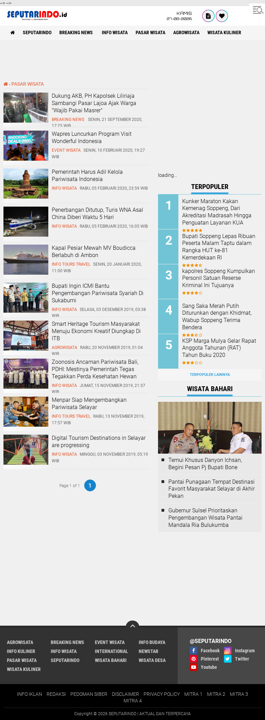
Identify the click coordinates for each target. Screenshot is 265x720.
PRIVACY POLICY (162, 694)
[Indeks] (208, 15)
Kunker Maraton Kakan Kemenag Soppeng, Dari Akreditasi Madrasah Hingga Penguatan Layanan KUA (217, 212)
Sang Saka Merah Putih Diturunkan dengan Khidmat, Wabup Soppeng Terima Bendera (217, 317)
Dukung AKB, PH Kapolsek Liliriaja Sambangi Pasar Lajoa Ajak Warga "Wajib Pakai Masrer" (94, 103)
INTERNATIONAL (111, 651)
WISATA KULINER (224, 32)
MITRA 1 (193, 694)
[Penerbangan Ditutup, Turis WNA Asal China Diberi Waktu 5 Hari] (25, 235)
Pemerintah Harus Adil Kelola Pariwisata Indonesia (87, 175)
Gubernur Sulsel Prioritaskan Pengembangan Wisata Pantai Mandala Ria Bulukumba (205, 517)
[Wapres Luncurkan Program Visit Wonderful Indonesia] (25, 159)
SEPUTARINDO (37, 32)
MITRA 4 (133, 700)
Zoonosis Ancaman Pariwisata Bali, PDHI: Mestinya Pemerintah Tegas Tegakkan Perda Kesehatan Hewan (95, 369)
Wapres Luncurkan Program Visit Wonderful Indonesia (91, 137)
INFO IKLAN (29, 694)
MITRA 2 (216, 694)
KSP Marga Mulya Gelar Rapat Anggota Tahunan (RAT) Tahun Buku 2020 (219, 348)
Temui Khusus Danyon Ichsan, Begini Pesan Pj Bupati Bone (205, 464)
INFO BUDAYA (152, 642)
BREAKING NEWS (76, 32)
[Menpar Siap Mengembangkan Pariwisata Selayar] (25, 425)
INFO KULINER (21, 651)
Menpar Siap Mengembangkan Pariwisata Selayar (89, 403)
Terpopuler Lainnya (210, 374)
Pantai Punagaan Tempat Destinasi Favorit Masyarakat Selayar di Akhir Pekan (211, 489)
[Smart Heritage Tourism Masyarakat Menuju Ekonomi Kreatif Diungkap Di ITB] (25, 349)
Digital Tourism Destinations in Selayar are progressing (99, 441)
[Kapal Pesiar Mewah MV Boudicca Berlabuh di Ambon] (25, 273)
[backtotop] (132, 627)
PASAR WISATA (150, 32)
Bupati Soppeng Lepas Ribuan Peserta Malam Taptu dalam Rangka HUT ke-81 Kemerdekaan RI (218, 247)
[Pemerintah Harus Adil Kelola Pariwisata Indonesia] (25, 197)
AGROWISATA (186, 32)
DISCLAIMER (125, 694)
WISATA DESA (152, 660)
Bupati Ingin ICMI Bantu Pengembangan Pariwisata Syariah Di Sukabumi (98, 293)
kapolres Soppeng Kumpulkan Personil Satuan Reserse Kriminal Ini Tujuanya (218, 278)
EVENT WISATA (110, 642)
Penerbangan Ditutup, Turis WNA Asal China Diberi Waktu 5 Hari (97, 213)
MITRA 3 (239, 694)
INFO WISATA (115, 32)
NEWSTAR (148, 651)
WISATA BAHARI (111, 660)
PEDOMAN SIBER (88, 694)
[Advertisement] (132, 60)
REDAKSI (56, 694)
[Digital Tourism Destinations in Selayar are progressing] (25, 463)
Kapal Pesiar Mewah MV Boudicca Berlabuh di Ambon (94, 251)
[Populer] (221, 15)
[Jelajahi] (257, 9)
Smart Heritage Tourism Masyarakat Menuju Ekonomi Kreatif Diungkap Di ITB (96, 331)
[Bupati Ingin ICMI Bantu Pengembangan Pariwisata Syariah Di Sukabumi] (25, 311)
